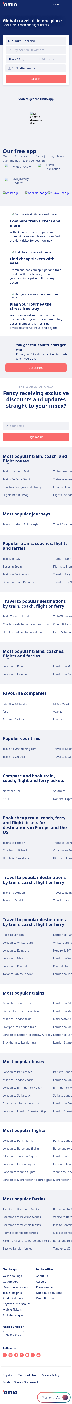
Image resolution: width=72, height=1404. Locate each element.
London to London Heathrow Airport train (30, 1035)
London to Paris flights (18, 1141)
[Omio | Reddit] (38, 1356)
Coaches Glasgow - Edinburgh (22, 487)
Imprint (8, 1375)
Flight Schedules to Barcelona (22, 632)
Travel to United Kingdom (20, 749)
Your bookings (12, 1276)
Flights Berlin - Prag (15, 495)
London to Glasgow (16, 958)
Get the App (11, 1281)
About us (42, 1276)
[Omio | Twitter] (22, 1356)
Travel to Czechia (14, 757)
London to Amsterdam (18, 943)
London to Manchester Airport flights (27, 1180)
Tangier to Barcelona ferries (21, 1209)
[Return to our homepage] (10, 5)
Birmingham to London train (22, 1011)
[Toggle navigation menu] (67, 5)
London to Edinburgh (17, 666)
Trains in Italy (11, 559)
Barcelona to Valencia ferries (22, 1225)
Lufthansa (59, 719)
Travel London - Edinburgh (20, 524)
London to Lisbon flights (19, 1164)
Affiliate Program (14, 1315)
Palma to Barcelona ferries (20, 1233)
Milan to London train (17, 1019)
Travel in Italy (61, 574)
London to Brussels (15, 966)
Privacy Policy (50, 1375)
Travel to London (14, 892)
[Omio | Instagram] (10, 1356)
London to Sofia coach (17, 1095)
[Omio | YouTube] (27, 1356)
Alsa (5, 711)
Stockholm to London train (20, 1042)
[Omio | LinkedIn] (33, 1356)
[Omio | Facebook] (5, 1356)
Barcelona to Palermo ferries (22, 1217)
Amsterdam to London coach (22, 1103)
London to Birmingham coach (22, 1088)
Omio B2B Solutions (49, 1293)
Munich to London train (18, 1003)
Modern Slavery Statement (20, 1382)
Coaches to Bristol (15, 850)
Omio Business (46, 1298)
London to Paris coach (17, 1072)
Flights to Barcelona (16, 858)
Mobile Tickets (12, 1309)
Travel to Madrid (13, 900)
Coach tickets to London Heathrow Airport (31, 624)
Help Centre (13, 1334)
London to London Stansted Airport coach (30, 1111)
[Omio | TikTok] (16, 1356)
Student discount (14, 1298)
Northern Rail (12, 791)
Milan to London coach (18, 1080)
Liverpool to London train (19, 1027)
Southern (59, 791)
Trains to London (14, 843)
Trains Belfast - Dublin (17, 479)
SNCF (6, 799)
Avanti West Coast (15, 704)
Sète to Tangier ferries (17, 1248)
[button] (21, 59)
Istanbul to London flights (20, 1156)
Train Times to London (17, 616)
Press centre (44, 1287)
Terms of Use (27, 1375)
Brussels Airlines (13, 719)
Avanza (58, 711)
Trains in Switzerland (16, 574)
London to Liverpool (16, 674)
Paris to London (13, 935)
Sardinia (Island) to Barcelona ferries (27, 1241)
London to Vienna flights (19, 1172)
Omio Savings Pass (15, 1287)
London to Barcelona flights (21, 1148)
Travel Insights (12, 1293)
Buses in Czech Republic (18, 582)
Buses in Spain (12, 566)
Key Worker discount (16, 1304)
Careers (41, 1281)
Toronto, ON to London (18, 974)
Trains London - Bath (16, 471)
